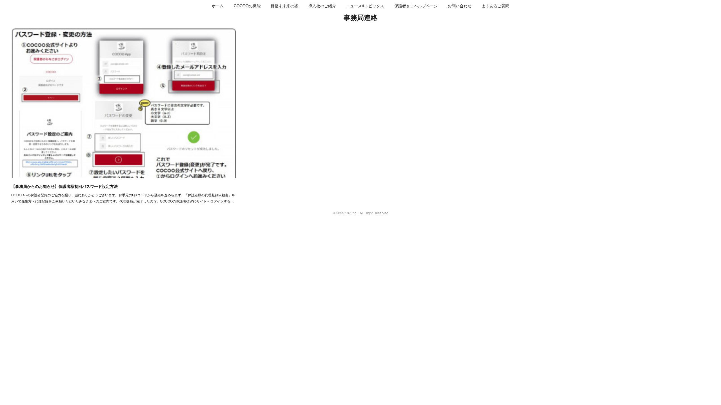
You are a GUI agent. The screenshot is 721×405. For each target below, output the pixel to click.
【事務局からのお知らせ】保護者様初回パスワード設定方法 (64, 186)
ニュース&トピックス (365, 5)
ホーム (218, 5)
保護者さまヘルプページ (416, 5)
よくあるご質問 (495, 5)
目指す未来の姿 (284, 5)
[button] (218, 5)
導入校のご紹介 (322, 5)
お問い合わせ (459, 5)
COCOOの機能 (247, 5)
